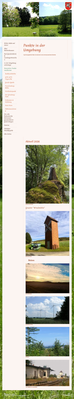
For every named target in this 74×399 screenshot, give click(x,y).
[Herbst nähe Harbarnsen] (47, 278)
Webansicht (67, 395)
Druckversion (8, 394)
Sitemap (13, 394)
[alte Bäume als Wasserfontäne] (47, 174)
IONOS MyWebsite (22, 395)
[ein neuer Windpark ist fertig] (47, 310)
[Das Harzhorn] (47, 341)
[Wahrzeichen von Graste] (47, 233)
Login (69, 393)
